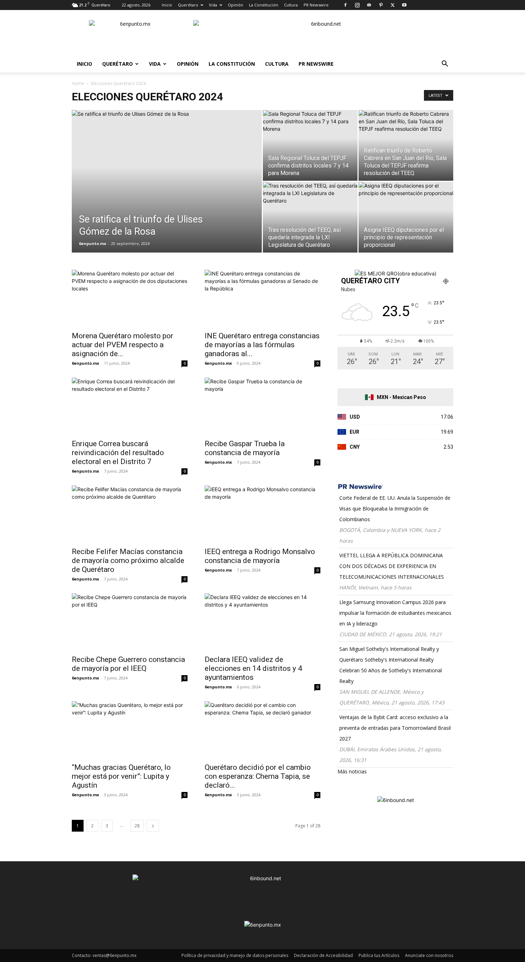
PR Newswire (316, 5)
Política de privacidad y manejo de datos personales (234, 955)
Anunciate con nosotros (429, 955)
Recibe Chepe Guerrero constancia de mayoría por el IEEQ (128, 664)
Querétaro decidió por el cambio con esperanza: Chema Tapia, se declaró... (258, 776)
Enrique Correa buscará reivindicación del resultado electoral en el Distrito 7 (118, 452)
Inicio (167, 5)
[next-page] (153, 826)
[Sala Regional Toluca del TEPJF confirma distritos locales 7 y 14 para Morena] (310, 145)
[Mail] (369, 5)
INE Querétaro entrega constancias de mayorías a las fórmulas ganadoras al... (262, 345)
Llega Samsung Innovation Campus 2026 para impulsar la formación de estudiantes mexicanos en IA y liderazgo (395, 613)
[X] (392, 5)
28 (137, 826)
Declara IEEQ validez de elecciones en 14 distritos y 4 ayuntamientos (253, 668)
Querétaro (188, 5)
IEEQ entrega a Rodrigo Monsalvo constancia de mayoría (260, 556)
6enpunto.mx (92, 243)
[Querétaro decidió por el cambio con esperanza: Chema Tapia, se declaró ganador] (262, 729)
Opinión (235, 5)
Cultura (291, 5)
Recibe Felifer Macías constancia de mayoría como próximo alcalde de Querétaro (128, 560)
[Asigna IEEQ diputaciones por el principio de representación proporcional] (406, 217)
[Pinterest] (380, 5)
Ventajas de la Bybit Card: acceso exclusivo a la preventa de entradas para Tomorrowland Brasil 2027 (395, 728)
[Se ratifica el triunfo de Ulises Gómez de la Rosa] (167, 192)
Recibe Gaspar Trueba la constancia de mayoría (245, 448)
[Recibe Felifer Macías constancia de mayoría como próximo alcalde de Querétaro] (130, 514)
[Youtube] (404, 5)
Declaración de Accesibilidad (323, 955)
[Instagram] (357, 5)
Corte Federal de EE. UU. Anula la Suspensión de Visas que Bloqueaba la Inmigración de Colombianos (394, 508)
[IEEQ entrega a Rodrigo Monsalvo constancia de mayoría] (262, 514)
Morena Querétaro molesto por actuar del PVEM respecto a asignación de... (122, 345)
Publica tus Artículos (379, 955)
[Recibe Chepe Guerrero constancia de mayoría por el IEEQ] (130, 622)
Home (78, 83)
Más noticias (352, 771)
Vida (213, 5)
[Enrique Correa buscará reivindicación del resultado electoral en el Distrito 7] (130, 406)
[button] (444, 64)
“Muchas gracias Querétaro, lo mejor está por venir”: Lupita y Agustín (121, 776)
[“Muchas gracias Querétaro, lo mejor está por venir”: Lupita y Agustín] (130, 729)
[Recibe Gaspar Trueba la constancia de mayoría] (262, 406)
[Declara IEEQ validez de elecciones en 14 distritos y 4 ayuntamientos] (262, 622)
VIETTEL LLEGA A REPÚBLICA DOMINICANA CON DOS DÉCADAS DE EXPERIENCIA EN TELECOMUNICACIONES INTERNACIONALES (391, 566)
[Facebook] (345, 5)
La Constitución (263, 5)
